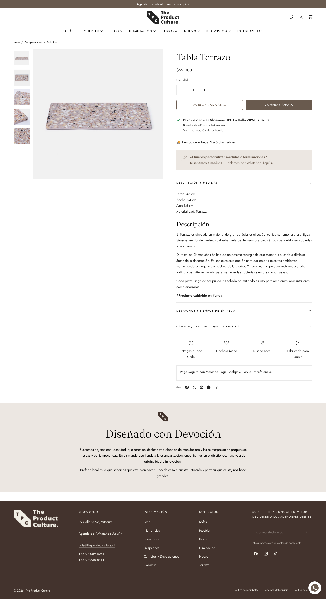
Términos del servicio (276, 590)
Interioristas (152, 530)
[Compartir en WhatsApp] (208, 387)
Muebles (205, 530)
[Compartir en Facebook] (187, 387)
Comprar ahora (279, 104)
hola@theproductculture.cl (97, 545)
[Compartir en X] (194, 387)
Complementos (33, 42)
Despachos (151, 547)
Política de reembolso (246, 590)
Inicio (17, 42)
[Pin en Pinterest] (201, 387)
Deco (203, 539)
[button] (291, 17)
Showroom (151, 539)
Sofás (203, 521)
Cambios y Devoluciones (161, 556)
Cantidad (182, 80)
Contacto (150, 565)
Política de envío (303, 590)
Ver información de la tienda (203, 130)
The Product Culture (38, 591)
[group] (22, 58)
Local (147, 521)
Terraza (204, 565)
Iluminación (207, 547)
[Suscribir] (306, 532)
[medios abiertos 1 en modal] (155, 57)
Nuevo (203, 556)
